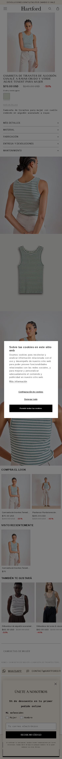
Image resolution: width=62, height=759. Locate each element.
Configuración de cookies (31, 392)
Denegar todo (30, 399)
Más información (18, 381)
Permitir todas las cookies (31, 408)
